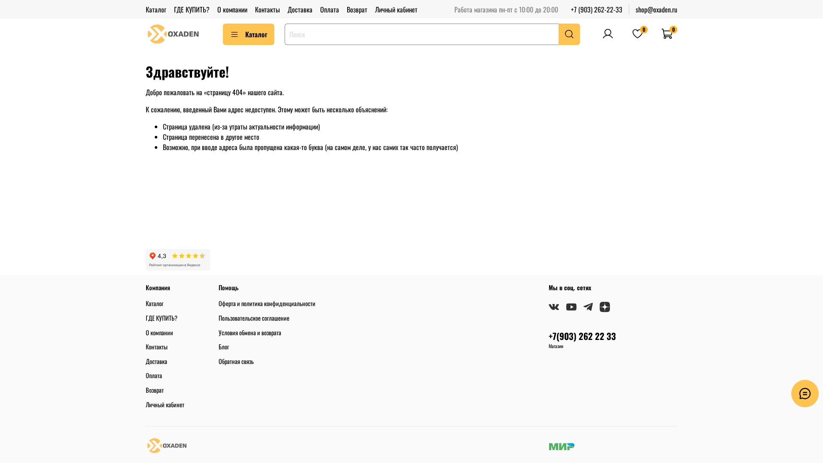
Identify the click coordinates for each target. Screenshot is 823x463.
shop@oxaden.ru (656, 9)
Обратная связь (236, 361)
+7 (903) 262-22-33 (596, 9)
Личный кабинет (396, 9)
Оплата (329, 9)
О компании (232, 9)
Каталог (156, 9)
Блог (224, 346)
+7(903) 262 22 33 (582, 336)
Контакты (267, 9)
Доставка (300, 9)
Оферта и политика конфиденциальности (267, 303)
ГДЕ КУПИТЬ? (192, 9)
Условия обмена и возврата (250, 332)
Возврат (357, 9)
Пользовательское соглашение (254, 317)
